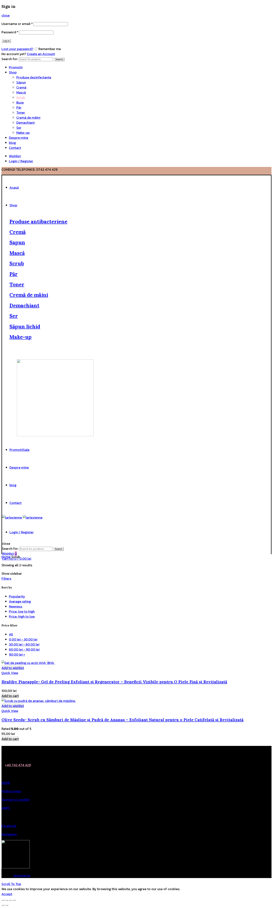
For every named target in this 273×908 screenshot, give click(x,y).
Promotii (15, 67)
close (5, 15)
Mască (21, 92)
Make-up (23, 132)
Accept (6, 893)
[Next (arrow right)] (6, 905)
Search (59, 59)
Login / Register (21, 161)
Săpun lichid (24, 326)
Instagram (9, 834)
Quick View (9, 672)
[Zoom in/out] (14, 900)
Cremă (21, 87)
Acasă (14, 187)
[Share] (6, 900)
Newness (15, 606)
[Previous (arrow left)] (2, 905)
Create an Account (41, 53)
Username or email (17, 23)
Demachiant (25, 122)
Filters (6, 578)
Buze (20, 102)
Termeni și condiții (15, 799)
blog (12, 142)
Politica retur (11, 791)
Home (6, 556)
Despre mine (18, 137)
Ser (18, 127)
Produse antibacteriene (38, 221)
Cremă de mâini (28, 117)
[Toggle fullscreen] (10, 900)
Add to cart (10, 695)
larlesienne (22, 875)
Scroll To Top (11, 883)
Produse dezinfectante (33, 77)
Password (9, 32)
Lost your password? (17, 48)
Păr (19, 107)
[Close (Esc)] (2, 900)
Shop (13, 72)
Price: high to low (22, 616)
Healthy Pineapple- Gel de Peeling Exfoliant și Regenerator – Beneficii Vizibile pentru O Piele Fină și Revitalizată (114, 681)
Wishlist (15, 156)
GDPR (5, 782)
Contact (15, 147)
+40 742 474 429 (18, 764)
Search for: (9, 58)
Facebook (9, 825)
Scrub (20, 97)
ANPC (5, 807)
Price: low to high (22, 611)
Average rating (20, 601)
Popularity (17, 596)
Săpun (21, 82)
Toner (20, 112)
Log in (6, 40)
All (11, 634)
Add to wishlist (12, 667)
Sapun (17, 242)
